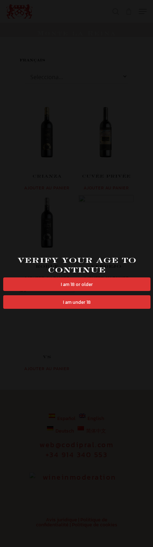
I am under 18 (77, 302)
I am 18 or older (77, 284)
